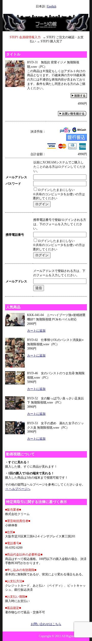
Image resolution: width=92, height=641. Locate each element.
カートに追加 (36, 330)
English (51, 6)
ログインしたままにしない (56, 190)
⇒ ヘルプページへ (17, 489)
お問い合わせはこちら (46, 624)
